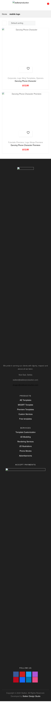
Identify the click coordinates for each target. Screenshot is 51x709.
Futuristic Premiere (16, 142)
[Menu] (3, 5)
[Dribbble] (35, 679)
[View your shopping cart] (46, 5)
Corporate (12, 78)
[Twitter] (29, 674)
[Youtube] (22, 674)
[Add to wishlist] (28, 70)
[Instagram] (35, 674)
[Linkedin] (29, 679)
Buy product (23, 70)
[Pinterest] (16, 679)
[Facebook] (16, 674)
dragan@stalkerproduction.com (25, 385)
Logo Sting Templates (26, 78)
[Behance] (22, 679)
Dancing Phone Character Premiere (25, 145)
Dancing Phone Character (25, 81)
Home (4, 14)
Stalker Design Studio (31, 696)
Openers (39, 78)
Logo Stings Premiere (34, 142)
